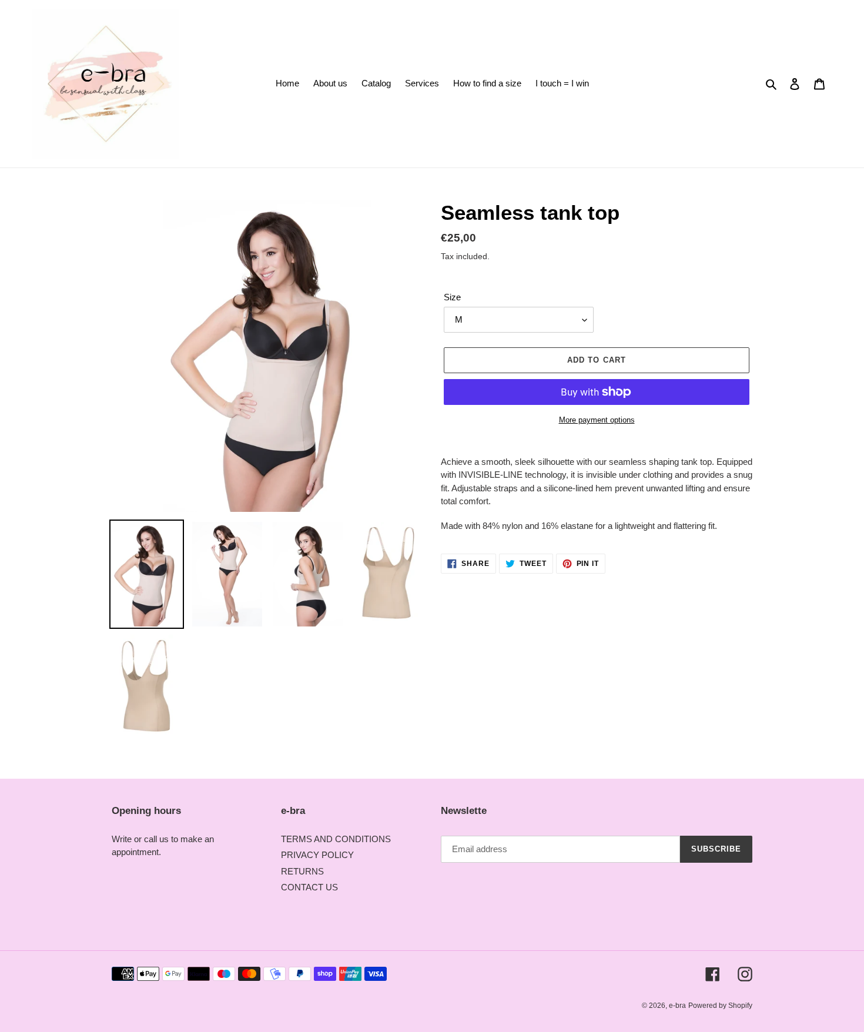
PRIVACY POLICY (317, 855)
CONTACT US (309, 887)
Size (452, 297)
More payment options (597, 420)
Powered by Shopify (720, 1005)
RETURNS (302, 871)
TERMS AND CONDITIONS (336, 839)
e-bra (677, 1005)
